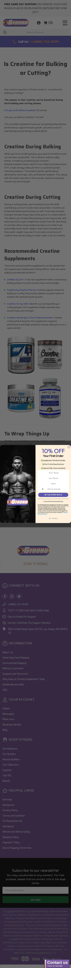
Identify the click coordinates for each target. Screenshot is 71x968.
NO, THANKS (53, 518)
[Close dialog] (69, 447)
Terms (45, 514)
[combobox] (44, 489)
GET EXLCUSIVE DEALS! (53, 494)
